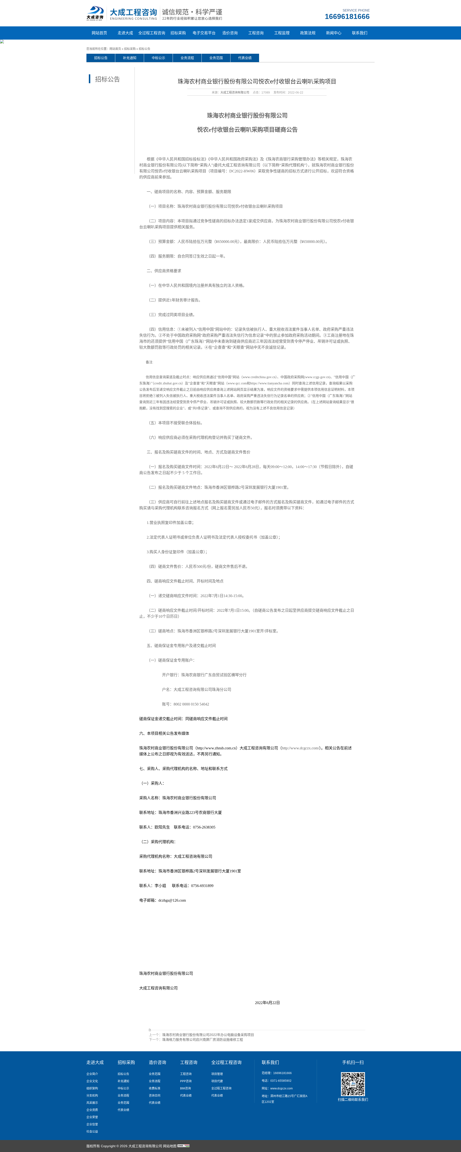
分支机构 (92, 1095)
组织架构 (92, 1088)
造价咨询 (230, 33)
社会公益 (92, 1131)
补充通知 (129, 58)
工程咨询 (256, 33)
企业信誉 (92, 1124)
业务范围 (216, 58)
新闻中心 (333, 33)
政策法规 (307, 33)
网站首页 (99, 33)
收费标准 (154, 1088)
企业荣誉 (92, 1117)
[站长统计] (183, 1146)
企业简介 (92, 1074)
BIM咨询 (185, 1088)
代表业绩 (245, 58)
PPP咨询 (186, 1081)
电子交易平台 (204, 33)
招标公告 (144, 49)
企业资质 (92, 1110)
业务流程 (187, 58)
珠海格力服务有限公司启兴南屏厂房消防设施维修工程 (202, 1039)
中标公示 (158, 58)
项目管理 (217, 1074)
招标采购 (178, 33)
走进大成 (125, 33)
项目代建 (217, 1081)
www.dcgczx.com (281, 1088)
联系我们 (359, 33)
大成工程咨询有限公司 (234, 92)
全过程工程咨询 (151, 33)
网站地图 (169, 1146)
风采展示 (92, 1103)
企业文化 (92, 1081)
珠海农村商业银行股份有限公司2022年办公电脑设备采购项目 (208, 1035)
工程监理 (282, 33)
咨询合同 (154, 1095)
